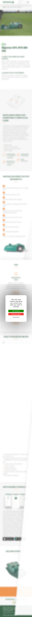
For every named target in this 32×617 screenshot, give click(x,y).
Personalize (16, 317)
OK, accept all (16, 311)
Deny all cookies (16, 314)
